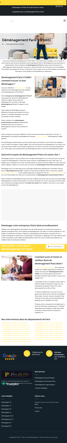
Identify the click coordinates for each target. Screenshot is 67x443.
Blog (36, 404)
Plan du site (38, 408)
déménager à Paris (20, 88)
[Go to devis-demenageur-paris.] (2, 44)
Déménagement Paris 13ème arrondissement (49, 325)
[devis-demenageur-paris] (15, 20)
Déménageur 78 (6, 409)
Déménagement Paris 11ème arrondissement (17, 342)
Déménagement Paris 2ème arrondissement (16, 325)
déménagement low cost (56, 173)
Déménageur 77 (6, 406)
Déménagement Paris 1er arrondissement (15, 323)
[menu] (64, 20)
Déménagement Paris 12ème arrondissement (49, 323)
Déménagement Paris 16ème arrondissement (49, 331)
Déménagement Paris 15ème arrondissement (49, 329)
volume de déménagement (9, 173)
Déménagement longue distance (45, 385)
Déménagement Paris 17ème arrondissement (49, 333)
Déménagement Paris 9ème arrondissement (16, 337)
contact (37, 411)
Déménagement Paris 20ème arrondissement (49, 340)
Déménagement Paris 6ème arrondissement (16, 331)
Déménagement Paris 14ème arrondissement (49, 327)
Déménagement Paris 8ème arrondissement (16, 335)
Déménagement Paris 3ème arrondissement (16, 327)
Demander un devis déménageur (44, 267)
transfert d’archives (42, 136)
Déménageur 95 (6, 426)
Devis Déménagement (56, 246)
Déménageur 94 (6, 423)
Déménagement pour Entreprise (45, 378)
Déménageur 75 (6, 402)
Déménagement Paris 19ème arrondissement (49, 337)
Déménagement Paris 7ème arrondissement (16, 333)
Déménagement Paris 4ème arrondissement (16, 329)
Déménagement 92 (7, 416)
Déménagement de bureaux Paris (45, 381)
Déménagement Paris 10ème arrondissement (17, 340)
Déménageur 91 (6, 412)
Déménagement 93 (7, 419)
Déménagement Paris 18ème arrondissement (49, 335)
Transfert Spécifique (41, 388)
